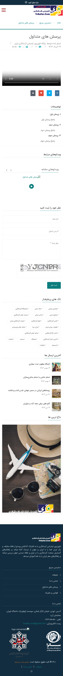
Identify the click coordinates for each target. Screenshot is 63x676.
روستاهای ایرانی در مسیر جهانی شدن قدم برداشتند (29, 390)
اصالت (10, 339)
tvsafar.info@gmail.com (34, 623)
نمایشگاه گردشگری (22, 309)
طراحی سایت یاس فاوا (22, 662)
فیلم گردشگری (36, 321)
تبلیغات (55, 575)
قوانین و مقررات (51, 592)
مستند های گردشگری (21, 315)
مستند (22, 339)
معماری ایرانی (53, 309)
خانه (59, 22)
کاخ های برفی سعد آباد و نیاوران (36, 403)
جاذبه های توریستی (19, 327)
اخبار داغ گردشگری (51, 333)
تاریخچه (55, 345)
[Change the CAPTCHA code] (22, 265)
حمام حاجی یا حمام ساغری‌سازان (36, 377)
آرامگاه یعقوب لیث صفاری (39, 364)
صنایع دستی (54, 315)
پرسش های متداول (26, 22)
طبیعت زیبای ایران (51, 327)
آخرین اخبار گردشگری (50, 339)
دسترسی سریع (45, 22)
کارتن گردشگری (52, 321)
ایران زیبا (35, 327)
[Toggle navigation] (4, 10)
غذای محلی (39, 315)
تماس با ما (53, 581)
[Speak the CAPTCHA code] (22, 269)
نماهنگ (34, 339)
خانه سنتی (38, 309)
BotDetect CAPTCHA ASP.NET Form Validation (42, 270)
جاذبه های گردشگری (32, 333)
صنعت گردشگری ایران (17, 321)
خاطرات (42, 345)
